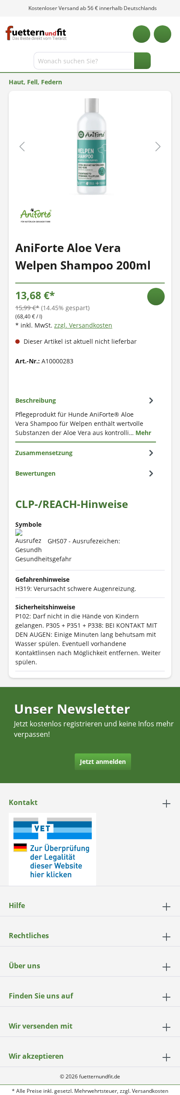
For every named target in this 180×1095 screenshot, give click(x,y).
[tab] (85, 416)
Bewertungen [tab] (35, 473)
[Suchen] (142, 60)
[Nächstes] (158, 146)
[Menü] (7, 62)
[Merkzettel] (141, 34)
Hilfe (17, 905)
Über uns (24, 966)
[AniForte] (35, 214)
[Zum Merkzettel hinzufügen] (156, 296)
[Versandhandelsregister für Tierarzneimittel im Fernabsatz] (52, 848)
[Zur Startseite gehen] (36, 33)
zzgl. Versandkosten (83, 325)
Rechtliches (29, 935)
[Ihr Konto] (162, 34)
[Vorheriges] (21, 146)
